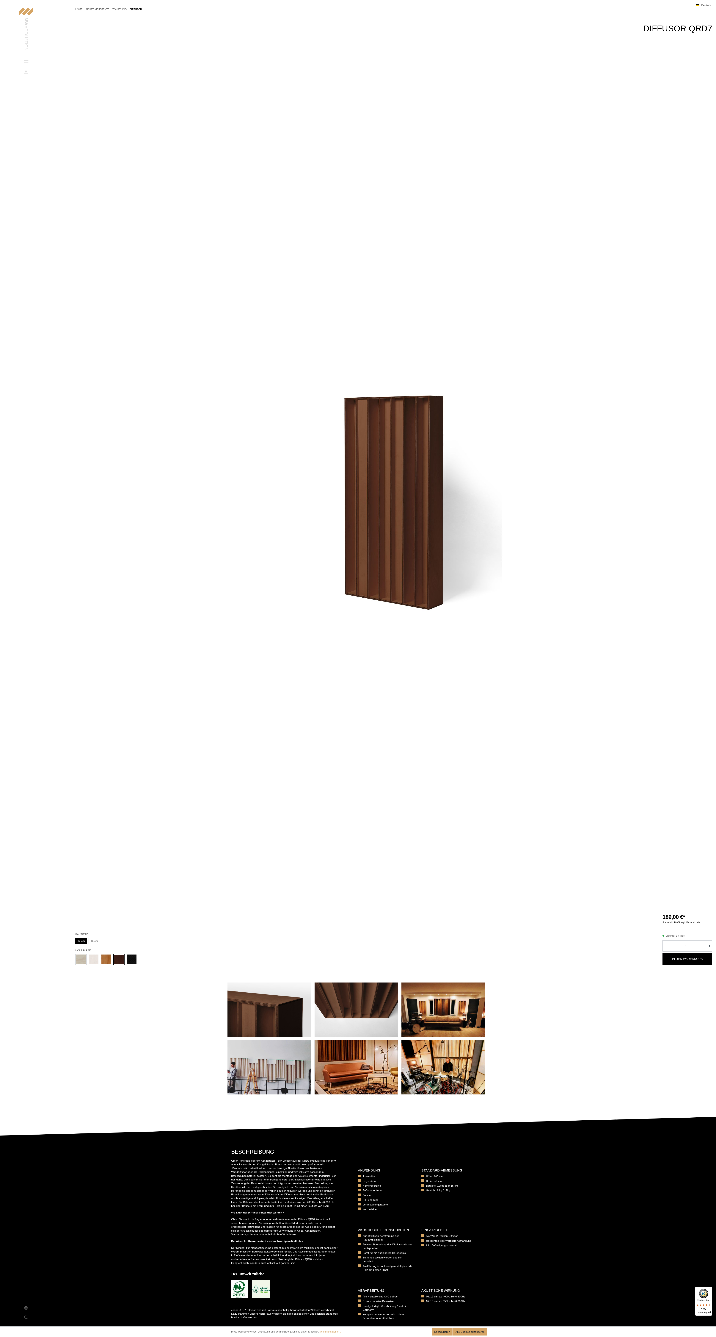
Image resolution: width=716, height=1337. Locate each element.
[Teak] (106, 959)
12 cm (81, 940)
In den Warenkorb (687, 958)
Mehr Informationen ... (330, 1331)
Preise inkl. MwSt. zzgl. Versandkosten (681, 922)
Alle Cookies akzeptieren (470, 1331)
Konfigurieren (442, 1331)
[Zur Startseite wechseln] (26, 28)
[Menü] (26, 62)
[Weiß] (93, 959)
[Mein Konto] (26, 71)
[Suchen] (26, 1317)
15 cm (94, 940)
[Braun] (119, 959)
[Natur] (81, 959)
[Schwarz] (131, 959)
